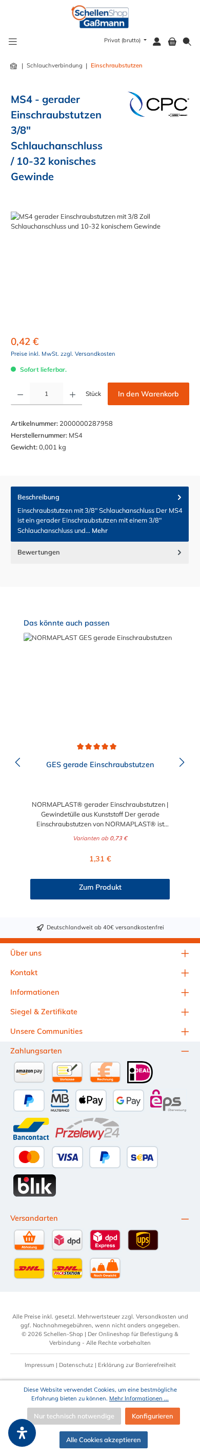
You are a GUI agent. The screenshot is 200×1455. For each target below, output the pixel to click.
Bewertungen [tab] (38, 552)
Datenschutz (76, 1365)
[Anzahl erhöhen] (72, 394)
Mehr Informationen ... (139, 1398)
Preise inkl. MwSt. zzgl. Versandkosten (63, 353)
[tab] (100, 514)
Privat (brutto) (123, 40)
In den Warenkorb (148, 394)
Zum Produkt (100, 887)
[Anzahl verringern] (20, 394)
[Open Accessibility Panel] (22, 1432)
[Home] (14, 66)
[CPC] (158, 141)
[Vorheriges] (18, 762)
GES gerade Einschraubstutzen (100, 764)
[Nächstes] (181, 762)
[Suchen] (187, 41)
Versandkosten (156, 1316)
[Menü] (13, 41)
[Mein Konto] (157, 41)
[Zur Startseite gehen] (100, 16)
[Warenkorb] (172, 41)
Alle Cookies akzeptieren (103, 1439)
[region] (100, 269)
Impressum (39, 1365)
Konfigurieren (152, 1416)
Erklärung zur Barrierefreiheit (137, 1365)
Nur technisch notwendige (74, 1416)
